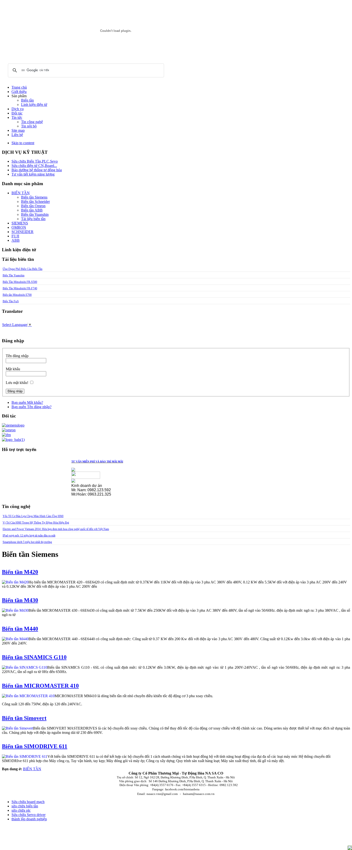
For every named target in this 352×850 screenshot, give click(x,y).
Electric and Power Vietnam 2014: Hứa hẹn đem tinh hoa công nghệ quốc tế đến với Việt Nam (56, 529)
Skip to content (22, 143)
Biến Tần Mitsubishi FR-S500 (20, 282)
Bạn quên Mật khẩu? (27, 402)
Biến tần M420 (20, 572)
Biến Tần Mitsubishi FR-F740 (20, 288)
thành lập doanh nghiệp (29, 819)
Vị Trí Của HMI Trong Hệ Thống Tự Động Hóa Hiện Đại (36, 522)
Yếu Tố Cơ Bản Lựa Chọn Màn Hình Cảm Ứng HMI (33, 516)
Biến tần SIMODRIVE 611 (34, 746)
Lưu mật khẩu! (17, 383)
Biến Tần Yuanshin (13, 275)
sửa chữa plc (21, 810)
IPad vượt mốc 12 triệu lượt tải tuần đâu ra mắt (29, 535)
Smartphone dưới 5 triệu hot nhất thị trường (27, 542)
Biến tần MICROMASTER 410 (40, 686)
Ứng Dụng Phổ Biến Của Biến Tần (22, 269)
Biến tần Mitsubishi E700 (17, 295)
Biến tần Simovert (24, 718)
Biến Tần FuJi (11, 301)
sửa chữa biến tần (24, 806)
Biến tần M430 (20, 600)
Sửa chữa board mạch (28, 802)
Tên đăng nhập (17, 356)
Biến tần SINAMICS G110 (34, 657)
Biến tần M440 (20, 629)
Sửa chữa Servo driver (28, 815)
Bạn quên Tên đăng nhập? (31, 407)
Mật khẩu (13, 369)
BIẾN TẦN (32, 769)
